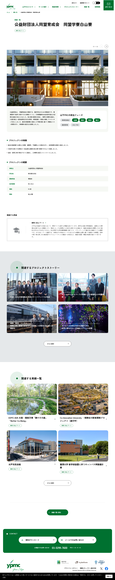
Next (106, 46)
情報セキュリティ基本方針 (88, 568)
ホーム (8, 12)
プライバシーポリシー (71, 568)
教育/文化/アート (38, 223)
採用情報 (97, 7)
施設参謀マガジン (84, 3)
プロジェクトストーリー (71, 7)
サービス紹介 (43, 7)
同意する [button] (109, 576)
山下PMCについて (27, 7)
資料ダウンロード (32, 540)
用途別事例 (55, 7)
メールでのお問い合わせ (74, 540)
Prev (101, 46)
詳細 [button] (4, 577)
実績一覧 (86, 7)
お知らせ (74, 3)
